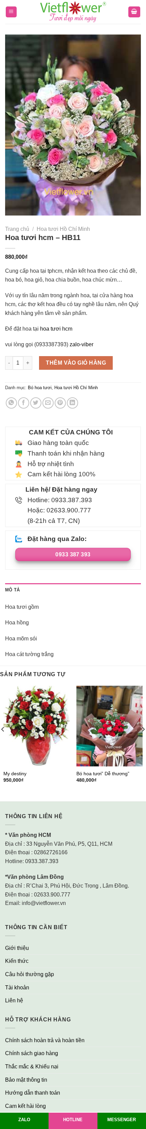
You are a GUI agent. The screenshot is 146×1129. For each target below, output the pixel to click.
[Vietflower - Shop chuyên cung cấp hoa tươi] (73, 12)
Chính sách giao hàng (31, 1053)
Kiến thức (17, 961)
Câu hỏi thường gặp (29, 974)
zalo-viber (81, 344)
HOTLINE (73, 1119)
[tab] (73, 590)
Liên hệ (14, 1000)
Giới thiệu (17, 948)
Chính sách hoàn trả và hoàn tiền (45, 1040)
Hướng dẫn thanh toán (32, 1093)
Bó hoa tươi (40, 387)
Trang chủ (17, 229)
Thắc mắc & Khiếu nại (31, 1066)
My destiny (14, 773)
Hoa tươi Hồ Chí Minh (63, 229)
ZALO (24, 1119)
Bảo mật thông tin (26, 1080)
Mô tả (12, 589)
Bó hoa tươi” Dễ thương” (102, 773)
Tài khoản (17, 987)
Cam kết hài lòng (25, 1106)
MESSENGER (121, 1119)
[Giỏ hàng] (134, 12)
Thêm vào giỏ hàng (76, 363)
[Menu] (11, 12)
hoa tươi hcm (56, 329)
